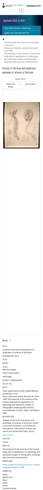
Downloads (30, 84)
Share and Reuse (10, 85)
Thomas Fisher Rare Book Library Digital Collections (21, 43)
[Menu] (21, 10)
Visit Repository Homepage (17, 28)
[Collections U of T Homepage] (3, 39)
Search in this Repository (16, 33)
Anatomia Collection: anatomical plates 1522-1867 (21, 49)
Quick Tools (20, 79)
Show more (8, 435)
